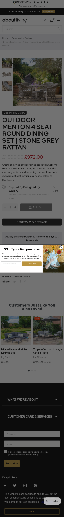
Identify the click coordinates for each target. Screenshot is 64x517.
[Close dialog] (61, 247)
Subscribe (31, 264)
